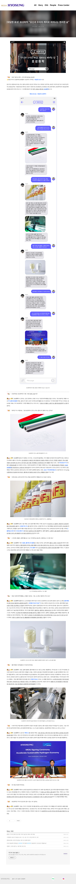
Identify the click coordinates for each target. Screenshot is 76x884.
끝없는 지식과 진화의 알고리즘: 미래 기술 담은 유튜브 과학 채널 (21, 834)
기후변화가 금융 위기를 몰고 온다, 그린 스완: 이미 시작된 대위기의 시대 (22, 837)
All (35, 5)
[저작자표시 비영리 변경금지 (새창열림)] (23, 820)
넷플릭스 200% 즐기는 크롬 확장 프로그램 (16, 846)
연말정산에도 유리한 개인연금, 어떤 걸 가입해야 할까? (19, 840)
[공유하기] (11, 821)
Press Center (63, 5)
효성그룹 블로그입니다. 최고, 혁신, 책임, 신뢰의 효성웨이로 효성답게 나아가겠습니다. (27, 854)
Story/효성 (34, 26)
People (53, 5)
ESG (46, 5)
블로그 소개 (14, 879)
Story (40, 5)
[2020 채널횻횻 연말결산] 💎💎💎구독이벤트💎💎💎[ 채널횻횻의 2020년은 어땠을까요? (27, 843)
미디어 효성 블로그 (14, 852)
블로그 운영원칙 (21, 879)
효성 (12, 831)
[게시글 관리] (13, 821)
